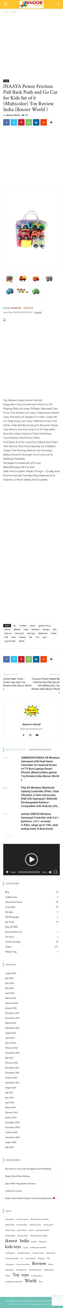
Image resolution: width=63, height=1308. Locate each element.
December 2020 (12, 1122)
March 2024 (10, 1023)
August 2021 (10, 1087)
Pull (6, 637)
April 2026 (10, 993)
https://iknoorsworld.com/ (31, 729)
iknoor (7, 629)
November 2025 (12, 1018)
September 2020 (12, 1137)
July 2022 (9, 1057)
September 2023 (12, 1028)
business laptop (22, 1225)
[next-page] (10, 837)
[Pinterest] (21, 122)
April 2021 (9, 1102)
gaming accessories (42, 1230)
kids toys (31, 633)
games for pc (45, 625)
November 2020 (12, 1127)
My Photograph (12, 917)
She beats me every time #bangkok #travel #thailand (28, 1168)
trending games (36, 1276)
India (26, 629)
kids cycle (19, 633)
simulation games (35, 1270)
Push (13, 637)
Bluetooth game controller (40, 1219)
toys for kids (10, 641)
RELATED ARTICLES (15, 749)
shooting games (21, 1270)
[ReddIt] (43, 122)
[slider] (29, 872)
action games (9, 1219)
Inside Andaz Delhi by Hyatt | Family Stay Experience (29, 1198)
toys (44, 637)
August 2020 (10, 1142)
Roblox (50, 1264)
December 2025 (12, 1013)
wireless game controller (13, 1282)
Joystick (34, 1241)
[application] (31, 859)
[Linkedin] (36, 122)
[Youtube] (38, 735)
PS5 (48, 1258)
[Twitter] (14, 122)
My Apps (9, 912)
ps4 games (41, 1258)
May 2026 (9, 988)
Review (22, 637)
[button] (5, 4)
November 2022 (12, 1052)
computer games (35, 1225)
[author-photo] (31, 719)
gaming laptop (10, 1236)
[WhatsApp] (29, 122)
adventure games (22, 1219)
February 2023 (11, 1047)
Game (32, 625)
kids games (42, 1241)
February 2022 (11, 1062)
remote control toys (23, 1264)
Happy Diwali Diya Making (17, 1176)
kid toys (46, 629)
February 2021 (11, 1112)
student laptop (48, 1270)
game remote (21, 1230)
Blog (7, 892)
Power (54, 633)
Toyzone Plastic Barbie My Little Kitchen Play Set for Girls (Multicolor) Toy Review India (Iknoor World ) (46, 685)
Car (14, 625)
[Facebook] (6, 122)
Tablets (7, 1276)
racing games (9, 1264)
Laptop (25, 1247)
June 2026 (9, 983)
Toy (37, 637)
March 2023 (10, 1042)
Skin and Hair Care (13, 931)
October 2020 (11, 1132)
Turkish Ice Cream (13, 1190)
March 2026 (10, 998)
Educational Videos (13, 902)
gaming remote (22, 1236)
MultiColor (43, 633)
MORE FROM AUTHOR (40, 749)
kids (55, 629)
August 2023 (10, 1033)
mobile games (10, 1253)
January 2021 (10, 1117)
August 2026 (10, 973)
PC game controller (12, 1258)
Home (6, 12)
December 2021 (12, 1067)
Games (31, 1230)
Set (30, 637)
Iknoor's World (13, 115)
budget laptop (9, 1225)
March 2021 (10, 1107)
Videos (8, 946)
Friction (23, 625)
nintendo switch (38, 1253)
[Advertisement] (31, 46)
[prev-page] (5, 837)
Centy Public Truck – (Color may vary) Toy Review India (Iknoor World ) (17, 683)
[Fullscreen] (55, 872)
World (21, 641)
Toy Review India (13, 941)
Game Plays (10, 907)
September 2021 (12, 1082)
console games (48, 1225)
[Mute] (50, 872)
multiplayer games (23, 1253)
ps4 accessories (30, 1258)
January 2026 (11, 1008)
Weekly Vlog (10, 951)
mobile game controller (38, 1247)
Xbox (40, 1282)
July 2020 (9, 1147)
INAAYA (17, 629)
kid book (35, 629)
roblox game (9, 1270)
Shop (14, 12)
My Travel (9, 922)
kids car (8, 633)
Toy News (9, 936)
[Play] (7, 872)
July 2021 (9, 1092)
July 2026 (9, 978)
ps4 (22, 1258)
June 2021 (9, 1097)
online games (50, 1253)
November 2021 (12, 1072)
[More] (51, 122)
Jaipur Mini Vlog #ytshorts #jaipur (20, 1183)
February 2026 (11, 1003)
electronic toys (10, 1230)
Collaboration (11, 897)
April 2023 (10, 1037)
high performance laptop (38, 1236)
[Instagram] (31, 735)
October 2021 (11, 1077)
